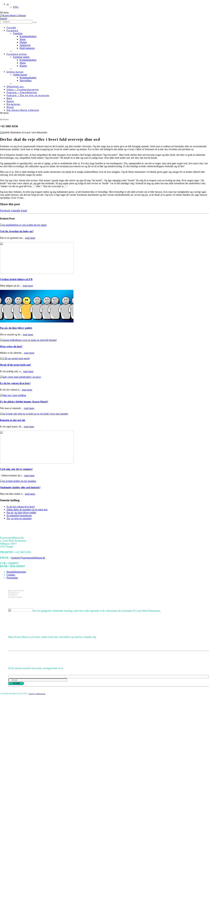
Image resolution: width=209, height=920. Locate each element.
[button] (3, 18)
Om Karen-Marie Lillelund (23, 110)
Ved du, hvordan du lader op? (16, 231)
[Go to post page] (23, 225)
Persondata (12, 577)
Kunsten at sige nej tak (12, 420)
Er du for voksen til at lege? (15, 383)
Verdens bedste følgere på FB (16, 279)
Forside (11, 27)
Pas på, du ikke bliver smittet (16, 328)
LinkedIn (15, 210)
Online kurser (15, 71)
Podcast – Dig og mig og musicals (28, 95)
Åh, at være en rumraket (19, 518)
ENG (16, 7)
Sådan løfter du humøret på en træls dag (27, 509)
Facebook (5, 210)
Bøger (10, 101)
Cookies (11, 574)
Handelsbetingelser (16, 571)
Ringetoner (13, 104)
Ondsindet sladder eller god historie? (20, 487)
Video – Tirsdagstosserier (23, 89)
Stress (23, 39)
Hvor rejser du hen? (11, 346)
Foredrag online (17, 54)
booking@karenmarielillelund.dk (28, 557)
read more (30, 237)
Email (24, 210)
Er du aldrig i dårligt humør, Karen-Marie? (24, 401)
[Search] (35, 22)
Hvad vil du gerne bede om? (15, 364)
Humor (23, 42)
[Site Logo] (13, 15)
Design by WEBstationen (37, 694)
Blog (9, 98)
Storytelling (26, 80)
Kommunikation (28, 36)
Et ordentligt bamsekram (19, 515)
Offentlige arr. (15, 86)
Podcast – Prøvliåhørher (22, 92)
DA (8, 4)
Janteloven (25, 45)
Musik (10, 107)
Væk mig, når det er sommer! (16, 469)
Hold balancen (27, 48)
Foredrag (12, 30)
